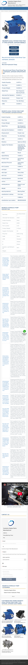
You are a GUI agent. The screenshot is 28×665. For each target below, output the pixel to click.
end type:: (4, 169)
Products (6, 11)
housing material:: (6, 178)
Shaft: (3, 152)
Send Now (9, 579)
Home (2, 11)
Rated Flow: (5, 91)
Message (4, 566)
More (13, 596)
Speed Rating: (5, 155)
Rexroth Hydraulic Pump (13, 11)
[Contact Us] (24, 332)
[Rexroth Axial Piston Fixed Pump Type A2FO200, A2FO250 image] (14, 25)
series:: (3, 181)
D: (2, 197)
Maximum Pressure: (7, 162)
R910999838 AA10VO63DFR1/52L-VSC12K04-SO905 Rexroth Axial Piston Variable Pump (5, 292)
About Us (3, 660)
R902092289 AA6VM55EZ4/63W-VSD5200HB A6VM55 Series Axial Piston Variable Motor (5, 386)
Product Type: (5, 158)
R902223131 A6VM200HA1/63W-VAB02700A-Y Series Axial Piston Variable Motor (5, 442)
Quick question (6, 557)
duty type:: (4, 172)
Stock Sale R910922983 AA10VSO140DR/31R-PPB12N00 (5, 277)
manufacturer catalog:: (8, 194)
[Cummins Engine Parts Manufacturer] (4, 2)
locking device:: (6, 184)
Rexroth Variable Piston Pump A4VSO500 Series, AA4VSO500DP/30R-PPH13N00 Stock (5, 323)
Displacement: (5, 98)
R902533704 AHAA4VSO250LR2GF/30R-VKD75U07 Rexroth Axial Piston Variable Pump (5, 308)
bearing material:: (6, 191)
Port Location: (5, 166)
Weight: (4, 188)
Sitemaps (18, 660)
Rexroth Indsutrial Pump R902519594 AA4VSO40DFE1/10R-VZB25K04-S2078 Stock (5, 427)
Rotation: (4, 142)
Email (3, 541)
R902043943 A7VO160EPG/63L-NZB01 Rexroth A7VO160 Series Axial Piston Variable (5, 261)
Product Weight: (6, 88)
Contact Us (8, 660)
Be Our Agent (14, 54)
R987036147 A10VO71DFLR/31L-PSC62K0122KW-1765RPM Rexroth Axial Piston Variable (5, 470)
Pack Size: (4, 85)
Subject (4, 552)
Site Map (14, 660)
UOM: (3, 104)
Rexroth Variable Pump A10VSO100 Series (5, 455)
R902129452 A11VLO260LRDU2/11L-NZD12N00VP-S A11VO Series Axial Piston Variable (5, 399)
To (3, 546)
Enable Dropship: (6, 82)
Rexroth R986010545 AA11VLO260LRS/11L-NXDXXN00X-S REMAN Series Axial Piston (5, 412)
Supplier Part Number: (7, 145)
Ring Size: (4, 101)
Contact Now (14, 47)
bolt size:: (4, 175)
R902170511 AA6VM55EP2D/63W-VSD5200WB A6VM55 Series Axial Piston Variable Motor (5, 361)
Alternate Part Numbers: (8, 95)
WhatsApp (14, 50)
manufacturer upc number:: (9, 200)
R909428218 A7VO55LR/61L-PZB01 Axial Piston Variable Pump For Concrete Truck (5, 336)
